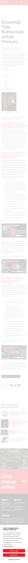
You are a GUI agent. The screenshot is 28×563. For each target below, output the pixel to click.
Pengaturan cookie (14, 559)
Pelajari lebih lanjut (8, 546)
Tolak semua (14, 555)
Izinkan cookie (14, 551)
